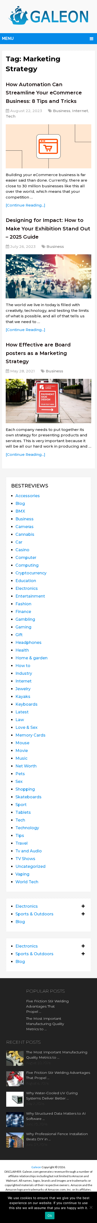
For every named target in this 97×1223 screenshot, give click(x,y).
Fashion (23, 604)
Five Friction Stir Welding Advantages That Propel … (47, 1006)
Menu (8, 38)
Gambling (25, 619)
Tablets (23, 812)
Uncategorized (30, 866)
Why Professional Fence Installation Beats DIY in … (57, 1136)
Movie (21, 750)
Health (22, 650)
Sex (19, 781)
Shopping (25, 789)
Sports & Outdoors (34, 914)
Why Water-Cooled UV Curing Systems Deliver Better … (52, 1095)
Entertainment (30, 596)
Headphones (28, 642)
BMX (20, 511)
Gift (19, 634)
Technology (27, 827)
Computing (27, 565)
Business (61, 110)
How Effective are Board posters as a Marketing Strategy (38, 353)
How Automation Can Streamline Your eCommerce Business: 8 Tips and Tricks (44, 92)
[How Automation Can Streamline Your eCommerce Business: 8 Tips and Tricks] (48, 146)
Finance (23, 611)
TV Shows (25, 858)
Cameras (24, 526)
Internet (80, 110)
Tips (19, 835)
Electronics (26, 588)
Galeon (36, 1167)
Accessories (27, 495)
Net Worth (26, 766)
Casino (22, 549)
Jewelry (23, 688)
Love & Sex (26, 727)
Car (18, 542)
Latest (22, 712)
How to (22, 665)
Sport (21, 804)
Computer (25, 557)
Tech (10, 116)
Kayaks (22, 696)
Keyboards (26, 704)
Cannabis (24, 534)
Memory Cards (30, 735)
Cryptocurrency (31, 573)
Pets (20, 773)
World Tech (26, 882)
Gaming (23, 627)
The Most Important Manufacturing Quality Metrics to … (45, 1023)
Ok (50, 1216)
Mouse (22, 743)
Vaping (22, 874)
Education (25, 580)
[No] (90, 1207)
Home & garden (31, 658)
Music (21, 758)
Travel (21, 843)
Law (19, 719)
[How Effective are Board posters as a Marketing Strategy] (48, 401)
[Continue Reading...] (25, 205)
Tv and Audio (28, 851)
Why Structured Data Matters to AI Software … (56, 1116)
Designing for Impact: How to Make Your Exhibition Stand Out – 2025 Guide (48, 228)
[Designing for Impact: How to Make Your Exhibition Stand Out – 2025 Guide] (48, 276)
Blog (20, 503)
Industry (23, 673)
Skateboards (28, 797)
